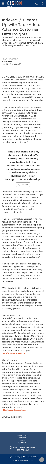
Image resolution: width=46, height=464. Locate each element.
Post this (24, 185)
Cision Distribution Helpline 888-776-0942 (23, 449)
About (22, 440)
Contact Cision (23, 435)
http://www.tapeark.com (14, 410)
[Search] (43, 3)
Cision (26, 460)
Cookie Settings (33, 457)
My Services (22, 443)
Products (22, 438)
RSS (24, 457)
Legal (10, 457)
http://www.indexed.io (13, 353)
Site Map (17, 457)
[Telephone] (36, 3)
